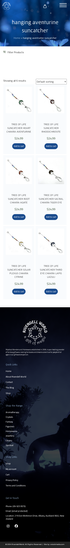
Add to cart (19, 146)
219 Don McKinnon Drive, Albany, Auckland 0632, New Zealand (35, 517)
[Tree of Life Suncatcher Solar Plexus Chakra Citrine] (19, 244)
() (19, 506)
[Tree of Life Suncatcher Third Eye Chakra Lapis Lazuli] (51, 244)
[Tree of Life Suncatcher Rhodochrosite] (51, 103)
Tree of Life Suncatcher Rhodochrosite (51, 128)
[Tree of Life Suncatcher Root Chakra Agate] (19, 174)
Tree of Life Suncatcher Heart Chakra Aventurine (19, 128)
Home (17, 37)
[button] (62, 5)
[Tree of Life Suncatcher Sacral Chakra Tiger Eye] (51, 174)
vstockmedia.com (57, 544)
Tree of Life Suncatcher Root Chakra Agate (19, 199)
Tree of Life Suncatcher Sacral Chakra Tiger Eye (51, 199)
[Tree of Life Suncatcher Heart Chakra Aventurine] (19, 103)
